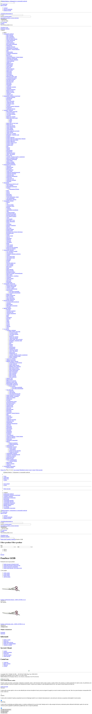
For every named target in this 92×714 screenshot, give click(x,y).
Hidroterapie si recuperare (12, 48)
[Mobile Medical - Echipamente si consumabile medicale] (14, 1)
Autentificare (3, 13)
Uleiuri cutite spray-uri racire (12, 131)
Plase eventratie (9, 296)
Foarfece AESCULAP (11, 142)
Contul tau (5, 662)
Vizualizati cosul (4, 27)
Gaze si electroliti (10, 101)
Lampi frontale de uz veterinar (13, 395)
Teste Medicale (9, 389)
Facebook (3, 632)
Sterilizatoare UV (13, 353)
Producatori (6, 653)
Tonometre (8, 88)
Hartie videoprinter (10, 221)
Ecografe (8, 54)
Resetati (2, 554)
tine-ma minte (5, 21)
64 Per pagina (6, 575)
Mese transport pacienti (14, 369)
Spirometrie (9, 238)
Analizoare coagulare (11, 87)
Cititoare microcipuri (11, 360)
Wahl (10, 121)
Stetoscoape (9, 71)
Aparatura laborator (10, 46)
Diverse (8, 193)
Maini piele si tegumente (11, 305)
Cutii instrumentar (10, 198)
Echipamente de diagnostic (9, 164)
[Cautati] (14, 538)
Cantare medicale (10, 61)
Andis (10, 119)
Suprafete (8, 307)
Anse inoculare (9, 252)
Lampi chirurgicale (10, 40)
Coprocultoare (9, 246)
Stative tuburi (9, 274)
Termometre (9, 74)
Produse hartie (9, 230)
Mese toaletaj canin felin (11, 111)
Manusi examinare (13, 443)
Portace (8, 191)
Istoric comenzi (6, 663)
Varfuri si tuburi (9, 278)
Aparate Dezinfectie (10, 89)
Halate (7, 243)
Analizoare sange (10, 103)
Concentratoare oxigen (11, 77)
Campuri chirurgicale (11, 286)
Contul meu (6, 477)
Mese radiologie (12, 376)
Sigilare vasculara (10, 92)
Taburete (8, 326)
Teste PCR (11, 391)
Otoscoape (8, 67)
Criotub (8, 255)
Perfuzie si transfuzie (11, 225)
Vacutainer (8, 277)
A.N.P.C (5, 666)
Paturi (7, 320)
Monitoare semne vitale (11, 76)
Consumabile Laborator (11, 453)
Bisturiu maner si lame (11, 285)
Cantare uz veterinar (10, 358)
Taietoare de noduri (10, 153)
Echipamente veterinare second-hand (11, 96)
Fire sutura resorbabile (14, 291)
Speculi (8, 237)
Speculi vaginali (10, 467)
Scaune (8, 323)
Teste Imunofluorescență (14, 393)
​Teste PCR (8, 279)
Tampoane (8, 241)
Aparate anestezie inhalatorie (12, 106)
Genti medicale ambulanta (12, 59)
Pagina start (3, 539)
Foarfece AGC (9, 145)
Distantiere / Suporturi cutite (15, 340)
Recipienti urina (10, 233)
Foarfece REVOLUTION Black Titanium (15, 138)
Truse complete (9, 185)
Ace (7, 203)
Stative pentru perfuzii (14, 365)
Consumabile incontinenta (12, 210)
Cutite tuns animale (10, 125)
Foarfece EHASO (10, 137)
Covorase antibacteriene (11, 288)
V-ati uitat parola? (7, 16)
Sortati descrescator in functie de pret (11, 565)
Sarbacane (8, 415)
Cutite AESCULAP (10, 127)
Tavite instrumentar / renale (12, 197)
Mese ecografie (12, 375)
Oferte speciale (39, 470)
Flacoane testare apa (10, 263)
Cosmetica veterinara (8, 110)
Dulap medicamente (13, 370)
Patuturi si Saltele (10, 162)
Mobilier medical (7, 308)
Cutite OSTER (9, 132)
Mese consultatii (10, 36)
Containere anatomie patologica (13, 254)
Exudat (8, 261)
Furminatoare (9, 151)
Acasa (4, 476)
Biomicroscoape (10, 90)
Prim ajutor (8, 228)
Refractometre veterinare (11, 383)
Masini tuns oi (9, 124)
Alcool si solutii (9, 204)
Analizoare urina (10, 102)
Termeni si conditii (7, 645)
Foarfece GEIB (9, 143)
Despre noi (5, 641)
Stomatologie (9, 422)
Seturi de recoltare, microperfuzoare (14, 273)
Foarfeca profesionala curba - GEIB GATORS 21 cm (13, 624)
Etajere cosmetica (13, 357)
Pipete (7, 268)
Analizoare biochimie (11, 173)
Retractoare (9, 194)
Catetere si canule (10, 287)
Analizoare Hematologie (11, 53)
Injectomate (9, 84)
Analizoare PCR (10, 178)
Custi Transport (9, 435)
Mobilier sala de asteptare (15, 366)
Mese (7, 316)
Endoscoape (9, 177)
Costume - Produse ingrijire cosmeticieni (15, 156)
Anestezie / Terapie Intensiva (12, 49)
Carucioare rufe (9, 312)
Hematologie (9, 98)
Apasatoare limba (10, 206)
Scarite (7, 322)
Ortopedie (8, 424)
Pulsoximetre (9, 428)
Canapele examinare (11, 310)
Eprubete (8, 260)
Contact (33, 470)
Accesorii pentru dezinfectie (12, 301)
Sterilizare (8, 239)
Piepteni (8, 147)
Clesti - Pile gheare (10, 154)
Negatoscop (9, 317)
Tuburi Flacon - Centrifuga (12, 276)
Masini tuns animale (10, 116)
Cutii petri (8, 259)
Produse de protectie (11, 248)
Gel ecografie (9, 219)
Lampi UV (8, 62)
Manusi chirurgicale (13, 444)
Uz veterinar (6, 329)
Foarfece (8, 136)
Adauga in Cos (4, 626)
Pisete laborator (9, 269)
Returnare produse (7, 652)
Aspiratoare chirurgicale (11, 58)
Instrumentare (9, 304)
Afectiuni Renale (13, 461)
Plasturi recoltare (10, 270)
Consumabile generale (8, 200)
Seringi (8, 234)
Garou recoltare (9, 264)
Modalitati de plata (24, 470)
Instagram (3, 633)
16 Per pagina (6, 573)
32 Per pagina (6, 574)
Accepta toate (4, 712)
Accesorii (8, 115)
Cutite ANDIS (9, 128)
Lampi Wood (9, 66)
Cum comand (16, 470)
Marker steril (9, 294)
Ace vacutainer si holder (11, 251)
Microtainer (9, 266)
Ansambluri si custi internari (15, 362)
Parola (2, 16)
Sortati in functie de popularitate (10, 566)
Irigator (8, 222)
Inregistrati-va (9, 13)
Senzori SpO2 (9, 70)
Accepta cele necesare (6, 709)
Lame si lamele (9, 265)
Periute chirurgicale (10, 295)
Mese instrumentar (10, 37)
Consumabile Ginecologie (9, 466)
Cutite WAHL (9, 160)
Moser (10, 120)
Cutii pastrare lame (10, 257)
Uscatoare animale (10, 112)
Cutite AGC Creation (11, 133)
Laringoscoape (9, 41)
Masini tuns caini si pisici (12, 118)
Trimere (8, 149)
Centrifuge (8, 85)
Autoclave (8, 93)
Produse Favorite (7, 10)
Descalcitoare (9, 150)
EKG (7, 50)
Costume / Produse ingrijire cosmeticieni (18, 354)
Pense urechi (9, 155)
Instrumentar (6, 182)
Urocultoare (9, 242)
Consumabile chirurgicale (9, 283)
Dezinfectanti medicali (8, 300)
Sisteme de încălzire (10, 397)
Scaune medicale (13, 364)
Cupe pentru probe (10, 256)
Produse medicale (10, 68)
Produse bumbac (10, 229)
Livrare (30, 470)
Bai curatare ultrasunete (11, 44)
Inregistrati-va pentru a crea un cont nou (10, 18)
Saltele (7, 321)
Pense (7, 190)
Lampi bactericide (10, 43)
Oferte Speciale (6, 488)
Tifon (7, 211)
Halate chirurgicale (10, 299)
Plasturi (8, 226)
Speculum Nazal (10, 80)
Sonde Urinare (9, 244)
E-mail (2, 15)
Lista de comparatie (7, 9)
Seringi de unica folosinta (12, 247)
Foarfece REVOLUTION (12, 140)
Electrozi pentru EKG (11, 215)
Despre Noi (3, 470)
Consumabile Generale (11, 446)
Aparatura (8, 303)
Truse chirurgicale (10, 298)
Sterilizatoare (9, 45)
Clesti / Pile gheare (13, 351)
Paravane (8, 318)
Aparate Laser (9, 94)
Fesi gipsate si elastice (11, 216)
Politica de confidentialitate (9, 643)
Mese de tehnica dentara (11, 39)
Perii (7, 146)
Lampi (7, 314)
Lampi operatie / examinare (12, 396)
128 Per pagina (6, 576)
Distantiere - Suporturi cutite (12, 134)
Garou (7, 217)
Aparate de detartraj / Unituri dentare (14, 57)
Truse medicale (9, 75)
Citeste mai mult (4, 686)
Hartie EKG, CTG (10, 220)
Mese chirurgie (9, 35)
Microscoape (9, 55)
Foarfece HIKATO (10, 141)
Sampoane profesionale (11, 159)
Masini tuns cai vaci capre (12, 123)
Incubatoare (9, 107)
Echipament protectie (11, 213)
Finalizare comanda (5, 28)
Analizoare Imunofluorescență (13, 172)
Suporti (8, 325)
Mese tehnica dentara (14, 367)
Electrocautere (9, 52)
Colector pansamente (11, 313)
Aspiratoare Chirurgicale (11, 440)
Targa (7, 327)
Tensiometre (9, 72)
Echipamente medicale (8, 33)
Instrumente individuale (11, 186)
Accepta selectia (4, 711)
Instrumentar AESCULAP (12, 184)
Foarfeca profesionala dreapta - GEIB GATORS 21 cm (13, 599)
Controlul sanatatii (10, 212)
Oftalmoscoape (9, 63)
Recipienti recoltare (10, 272)
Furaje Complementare (11, 459)
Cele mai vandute (7, 655)
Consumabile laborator (8, 250)
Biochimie (8, 99)
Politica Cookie (6, 639)
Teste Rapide (12, 392)
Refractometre (9, 65)
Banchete (8, 309)
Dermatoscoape (9, 81)
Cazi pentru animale (10, 114)
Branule (8, 207)
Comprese (8, 208)
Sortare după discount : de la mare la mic (12, 568)
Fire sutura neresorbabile (14, 292)
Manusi (8, 202)
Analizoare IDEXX (10, 109)
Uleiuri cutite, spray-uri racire (15, 339)
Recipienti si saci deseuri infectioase (14, 232)
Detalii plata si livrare (8, 642)
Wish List (5, 665)
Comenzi (5, 7)
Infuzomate (8, 83)
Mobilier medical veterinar (12, 361)
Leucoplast (8, 224)
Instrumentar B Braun (14, 189)
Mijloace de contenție (11, 380)
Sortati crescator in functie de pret (11, 564)
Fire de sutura (9, 290)
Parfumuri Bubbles (10, 163)
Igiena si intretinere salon (12, 158)
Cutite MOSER (9, 129)
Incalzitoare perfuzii (10, 79)
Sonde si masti (9, 235)
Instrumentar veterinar (11, 199)
